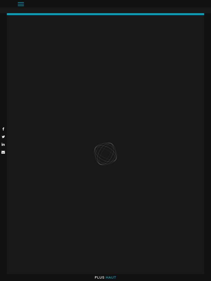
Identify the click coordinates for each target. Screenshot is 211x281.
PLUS (105, 277)
